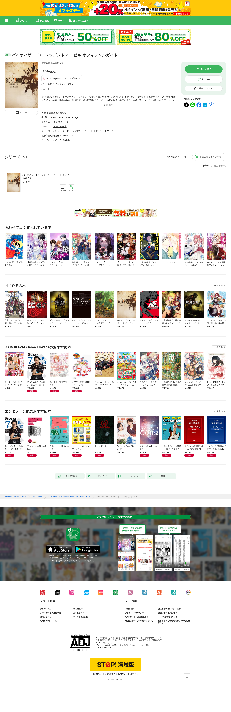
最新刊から (220, 166)
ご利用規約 (129, 609)
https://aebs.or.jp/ (105, 647)
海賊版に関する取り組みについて (139, 621)
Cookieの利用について (167, 617)
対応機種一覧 (78, 609)
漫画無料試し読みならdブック (15, 496)
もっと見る (218, 285)
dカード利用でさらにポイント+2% (56, 84)
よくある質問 (78, 613)
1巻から (207, 166)
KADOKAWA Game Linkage (64, 117)
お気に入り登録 (178, 157)
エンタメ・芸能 (61, 122)
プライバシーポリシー (134, 613)
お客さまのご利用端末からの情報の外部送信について (174, 622)
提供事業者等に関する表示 (169, 609)
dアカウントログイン (49, 621)
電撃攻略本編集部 (50, 63)
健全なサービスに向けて (168, 613)
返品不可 (45, 89)
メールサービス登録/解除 (50, 613)
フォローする (61, 63)
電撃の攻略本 (60, 126)
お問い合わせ (45, 617)
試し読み (23, 112)
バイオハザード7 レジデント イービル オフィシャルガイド (47, 176)
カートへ (206, 79)
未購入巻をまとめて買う (211, 157)
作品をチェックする (205, 88)
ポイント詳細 (71, 78)
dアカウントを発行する (104, 674)
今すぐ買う (206, 69)
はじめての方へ (46, 609)
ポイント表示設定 (80, 617)
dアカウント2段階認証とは (136, 617)
